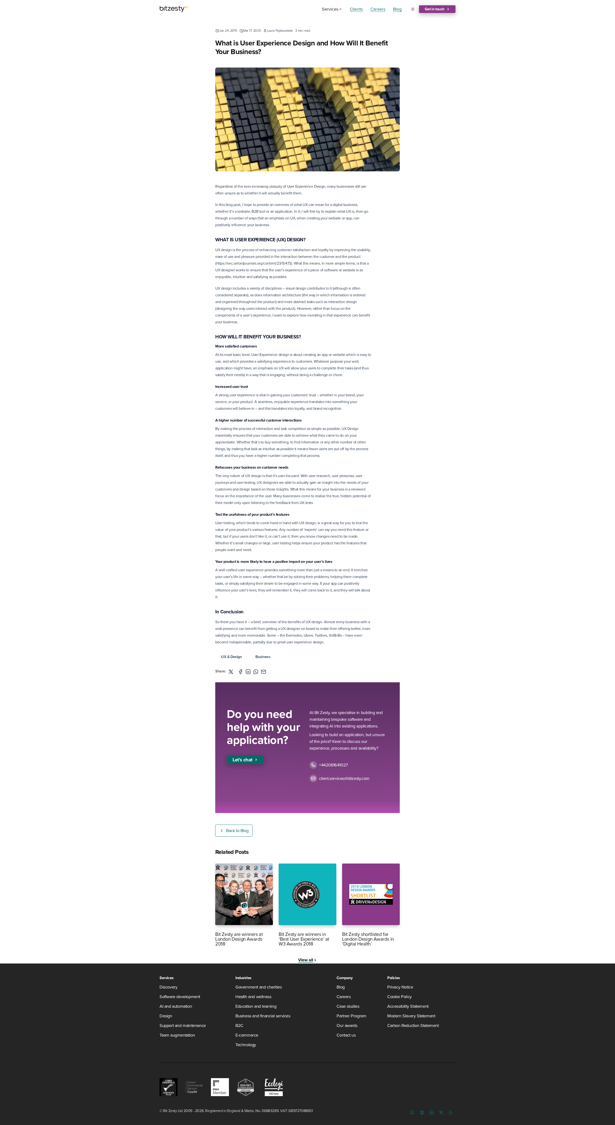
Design (166, 1016)
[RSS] (450, 1112)
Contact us (346, 1035)
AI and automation (176, 1006)
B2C (239, 1025)
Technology (245, 1045)
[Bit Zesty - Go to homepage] (174, 9)
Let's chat (242, 759)
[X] (441, 1112)
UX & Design (231, 656)
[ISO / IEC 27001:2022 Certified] (246, 1087)
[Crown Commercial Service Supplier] (194, 1087)
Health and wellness (253, 997)
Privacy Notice (400, 987)
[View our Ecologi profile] (272, 1087)
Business (263, 656)
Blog (397, 9)
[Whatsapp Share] (256, 671)
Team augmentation (177, 1035)
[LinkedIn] (431, 1112)
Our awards (347, 1025)
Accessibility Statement (408, 1006)
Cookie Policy (399, 997)
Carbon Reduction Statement (413, 1025)
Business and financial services (262, 1016)
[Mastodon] (422, 1112)
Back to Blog (237, 830)
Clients (356, 9)
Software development (180, 997)
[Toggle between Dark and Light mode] (412, 9)
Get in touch (434, 9)
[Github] (412, 1112)
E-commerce (246, 1035)
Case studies (348, 1006)
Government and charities (258, 987)
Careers (377, 9)
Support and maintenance (183, 1025)
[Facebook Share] (240, 671)
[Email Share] (263, 671)
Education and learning (255, 1006)
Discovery (168, 987)
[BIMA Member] (220, 1087)
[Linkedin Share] (248, 671)
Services (330, 9)
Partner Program (351, 1016)
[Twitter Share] (231, 671)
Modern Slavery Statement (411, 1016)
